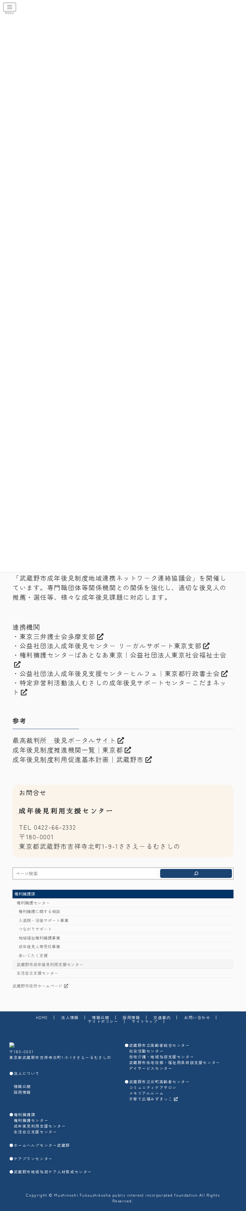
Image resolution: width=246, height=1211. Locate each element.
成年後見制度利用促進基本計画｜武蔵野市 (78, 759)
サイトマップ (145, 1021)
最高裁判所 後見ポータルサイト (64, 740)
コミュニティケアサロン (153, 1087)
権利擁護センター (33, 903)
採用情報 (131, 1017)
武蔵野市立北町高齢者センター (159, 1081)
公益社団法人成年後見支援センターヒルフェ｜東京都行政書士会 (120, 673)
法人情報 (69, 1017)
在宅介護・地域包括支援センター (161, 1056)
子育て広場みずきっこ (151, 1098)
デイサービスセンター (151, 1068)
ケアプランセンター (33, 1158)
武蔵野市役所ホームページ (37, 986)
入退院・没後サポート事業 (44, 920)
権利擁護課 (24, 894)
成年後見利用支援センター (40, 1126)
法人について (27, 1073)
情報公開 (100, 1017)
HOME (42, 1017)
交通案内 (162, 1017)
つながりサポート (35, 929)
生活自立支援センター (37, 973)
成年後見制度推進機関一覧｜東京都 (67, 749)
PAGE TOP (234, 1168)
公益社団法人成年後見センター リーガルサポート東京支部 (111, 645)
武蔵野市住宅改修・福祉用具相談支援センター (174, 1062)
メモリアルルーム (146, 1093)
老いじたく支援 (33, 955)
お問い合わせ (197, 1017)
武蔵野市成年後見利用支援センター (50, 964)
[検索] (196, 873)
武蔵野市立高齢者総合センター (159, 1045)
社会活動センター (146, 1051)
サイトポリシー (103, 1021)
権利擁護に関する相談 (39, 912)
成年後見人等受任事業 (39, 947)
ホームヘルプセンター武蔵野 (42, 1145)
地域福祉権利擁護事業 (39, 938)
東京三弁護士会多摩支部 (57, 636)
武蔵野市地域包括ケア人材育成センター (53, 1171)
